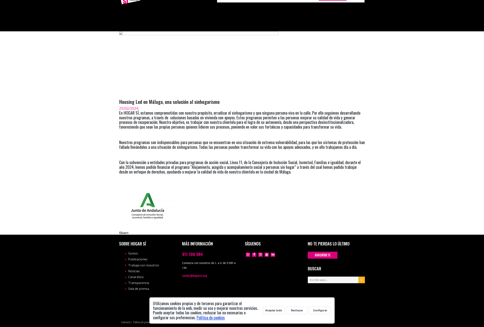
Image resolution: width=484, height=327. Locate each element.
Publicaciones (137, 259)
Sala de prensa (138, 289)
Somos (133, 253)
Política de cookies (211, 317)
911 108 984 (192, 254)
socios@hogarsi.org (194, 275)
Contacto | (126, 322)
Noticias (134, 271)
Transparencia (138, 283)
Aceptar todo (273, 310)
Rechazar (297, 310)
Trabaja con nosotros (143, 265)
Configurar (320, 310)
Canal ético (136, 277)
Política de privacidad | (144, 322)
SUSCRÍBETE (323, 255)
